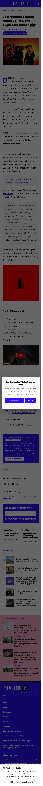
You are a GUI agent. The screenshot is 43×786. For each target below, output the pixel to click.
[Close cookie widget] (39, 767)
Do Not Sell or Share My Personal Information (21, 782)
